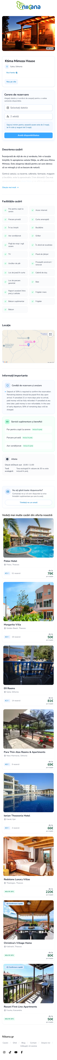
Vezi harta (10, 72)
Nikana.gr (8, 1036)
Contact (33, 1043)
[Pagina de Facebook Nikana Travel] (22, 1052)
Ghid (15, 1043)
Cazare (5, 1043)
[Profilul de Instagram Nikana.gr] (4, 1052)
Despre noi (45, 1043)
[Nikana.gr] (28, 5)
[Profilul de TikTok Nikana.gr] (10, 1052)
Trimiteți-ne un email (28, 502)
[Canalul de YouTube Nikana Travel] (16, 1052)
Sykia (12, 66)
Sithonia (19, 66)
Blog (23, 1043)
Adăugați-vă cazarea (28, 1046)
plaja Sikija (26, 181)
